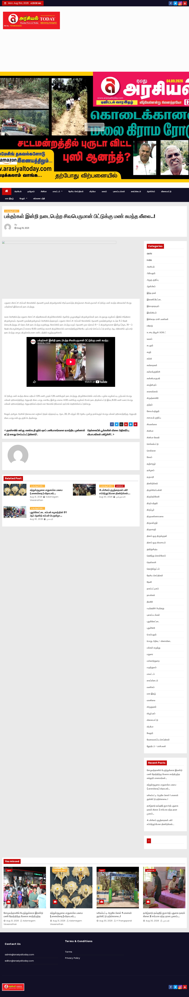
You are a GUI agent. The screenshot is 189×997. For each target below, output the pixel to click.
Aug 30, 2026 (105, 496)
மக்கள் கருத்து (153, 647)
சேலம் (149, 457)
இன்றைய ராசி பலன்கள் (157, 319)
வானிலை (151, 700)
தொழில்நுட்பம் (153, 568)
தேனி (149, 582)
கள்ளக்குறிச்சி (153, 371)
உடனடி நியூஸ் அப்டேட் (12, 211)
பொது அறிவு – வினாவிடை (159, 641)
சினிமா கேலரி (153, 437)
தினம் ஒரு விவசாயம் (156, 542)
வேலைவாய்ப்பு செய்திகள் (158, 739)
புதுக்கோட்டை (153, 621)
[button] (4, 127)
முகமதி (49, 519)
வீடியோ (93, 191)
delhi (149, 253)
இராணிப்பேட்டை (154, 299)
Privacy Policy (72, 958)
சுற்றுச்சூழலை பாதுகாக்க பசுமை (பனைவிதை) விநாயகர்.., (46, 492)
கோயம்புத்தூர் (153, 411)
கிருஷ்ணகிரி (153, 398)
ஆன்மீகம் (151, 191)
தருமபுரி (150, 477)
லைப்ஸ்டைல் (136, 191)
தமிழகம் (31, 191)
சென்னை (151, 450)
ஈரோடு (150, 325)
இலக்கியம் (152, 312)
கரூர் (149, 352)
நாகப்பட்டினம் (153, 588)
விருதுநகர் (151, 706)
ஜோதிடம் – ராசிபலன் (156, 746)
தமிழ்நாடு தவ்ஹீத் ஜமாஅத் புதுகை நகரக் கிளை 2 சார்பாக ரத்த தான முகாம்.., (162, 809)
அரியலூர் (151, 273)
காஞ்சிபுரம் (151, 385)
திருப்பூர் (150, 509)
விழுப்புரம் (151, 713)
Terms (68, 951)
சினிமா (44, 191)
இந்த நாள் (151, 293)
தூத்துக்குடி (152, 549)
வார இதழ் (9, 198)
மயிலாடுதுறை (153, 660)
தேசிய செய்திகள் (76, 191)
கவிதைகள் (152, 365)
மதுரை (150, 654)
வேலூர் (150, 733)
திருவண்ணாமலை (155, 516)
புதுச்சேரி (151, 628)
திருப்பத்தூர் (152, 503)
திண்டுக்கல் (119, 486)
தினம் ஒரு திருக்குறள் (157, 536)
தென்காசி (151, 562)
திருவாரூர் (151, 529)
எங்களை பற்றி (39, 198)
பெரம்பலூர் (151, 634)
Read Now (94, 127)
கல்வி (149, 358)
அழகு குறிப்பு (153, 279)
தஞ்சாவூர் (151, 463)
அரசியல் (18, 191)
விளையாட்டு (166, 191)
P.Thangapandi (124, 920)
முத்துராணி (120, 496)
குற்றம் (150, 404)
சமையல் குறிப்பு (154, 417)
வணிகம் (151, 687)
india (149, 260)
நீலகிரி (150, 601)
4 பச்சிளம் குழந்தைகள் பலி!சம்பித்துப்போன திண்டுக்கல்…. (114, 492)
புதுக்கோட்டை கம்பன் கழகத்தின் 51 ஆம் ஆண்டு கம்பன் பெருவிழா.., (48, 514)
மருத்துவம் (151, 667)
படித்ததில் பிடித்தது (155, 608)
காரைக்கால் (152, 391)
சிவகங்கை (152, 424)
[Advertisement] (94, 51)
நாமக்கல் (151, 595)
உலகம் (104, 191)
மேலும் (23, 198)
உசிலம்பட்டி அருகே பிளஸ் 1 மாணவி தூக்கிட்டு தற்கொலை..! (114, 914)
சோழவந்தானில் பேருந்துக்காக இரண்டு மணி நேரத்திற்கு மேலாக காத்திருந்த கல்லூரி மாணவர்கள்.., (164, 774)
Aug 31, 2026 (36, 496)
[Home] (6, 191)
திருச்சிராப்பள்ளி (154, 490)
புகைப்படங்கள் (119, 191)
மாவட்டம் (57, 191)
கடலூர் (150, 345)
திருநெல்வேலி (153, 496)
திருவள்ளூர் (152, 523)
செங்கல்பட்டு (153, 444)
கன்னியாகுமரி (153, 378)
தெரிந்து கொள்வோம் (156, 555)
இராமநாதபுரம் (153, 306)
